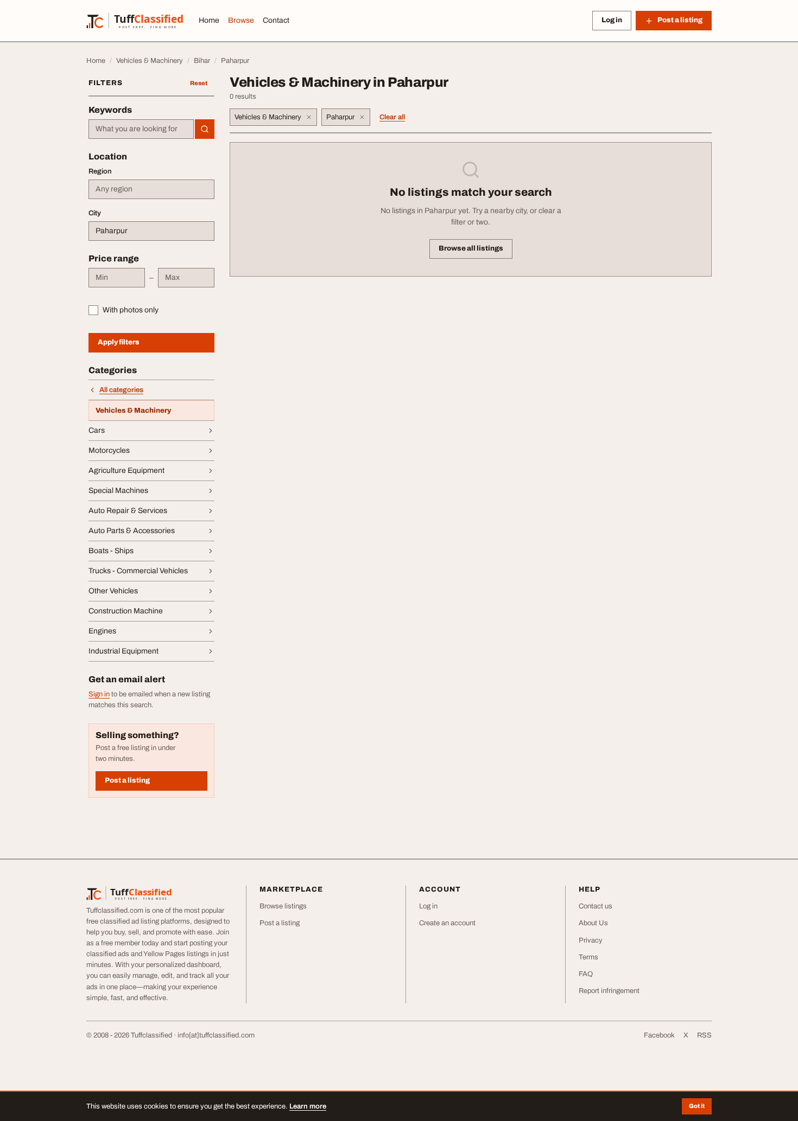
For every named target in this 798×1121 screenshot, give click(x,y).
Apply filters (119, 342)
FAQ (586, 974)
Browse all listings (471, 248)
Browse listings (283, 906)
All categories (121, 390)
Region (100, 171)
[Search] (204, 129)
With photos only (131, 310)
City (94, 213)
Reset (198, 83)
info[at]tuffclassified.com (216, 1035)
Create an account (447, 923)
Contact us (595, 906)
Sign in (99, 694)
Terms (588, 957)
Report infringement (609, 991)
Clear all (392, 117)
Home (209, 20)
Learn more (307, 1106)
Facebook (659, 1035)
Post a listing (127, 780)
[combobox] (141, 129)
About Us (593, 923)
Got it (697, 1106)
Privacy (591, 940)
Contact (276, 20)
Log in (611, 20)
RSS (704, 1035)
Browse (241, 20)
